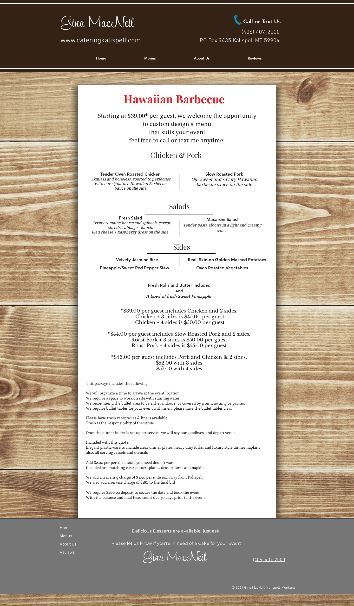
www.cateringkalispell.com (100, 40)
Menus (66, 536)
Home (65, 528)
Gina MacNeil (97, 21)
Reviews (67, 552)
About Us (68, 544)
